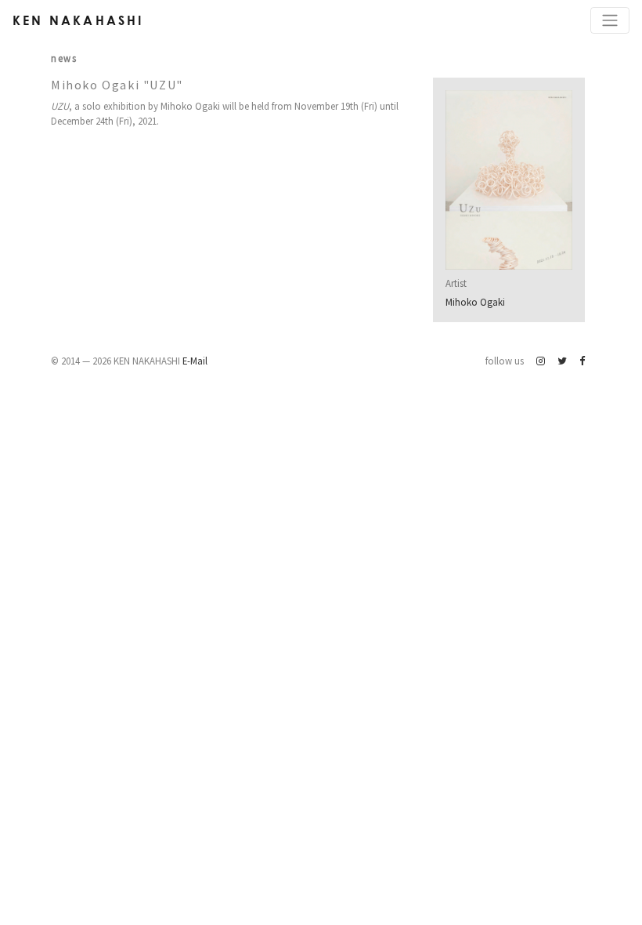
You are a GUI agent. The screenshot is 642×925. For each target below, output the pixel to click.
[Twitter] (562, 360)
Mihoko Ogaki (475, 302)
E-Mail (194, 360)
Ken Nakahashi (78, 20)
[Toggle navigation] (609, 20)
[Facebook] (582, 360)
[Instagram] (540, 360)
